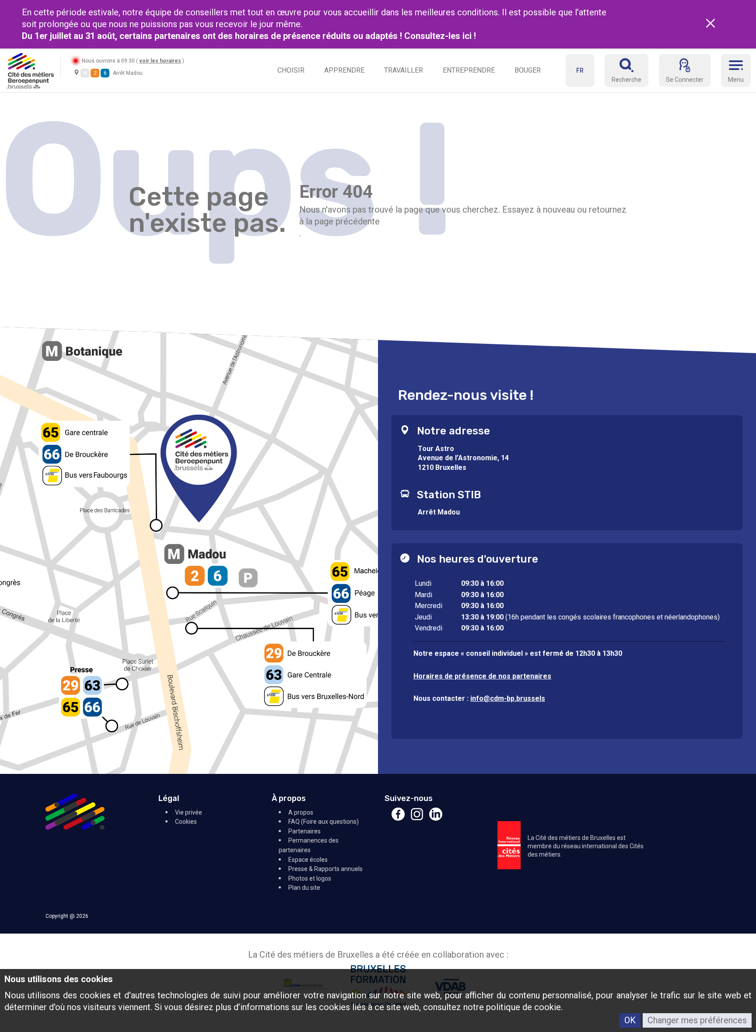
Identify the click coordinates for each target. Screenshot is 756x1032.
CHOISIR (290, 70)
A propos (300, 812)
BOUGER (527, 70)
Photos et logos (309, 878)
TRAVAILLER (403, 70)
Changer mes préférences (697, 1020)
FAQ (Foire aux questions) (323, 821)
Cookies (186, 821)
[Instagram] (417, 818)
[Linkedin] (435, 818)
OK (630, 1020)
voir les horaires (160, 61)
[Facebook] (398, 818)
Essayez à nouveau (538, 209)
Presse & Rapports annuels (325, 868)
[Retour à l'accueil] (30, 70)
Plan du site (304, 887)
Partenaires (304, 831)
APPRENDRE (344, 70)
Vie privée (188, 812)
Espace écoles (308, 859)
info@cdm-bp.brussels (507, 698)
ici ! (470, 36)
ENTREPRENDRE (469, 70)
